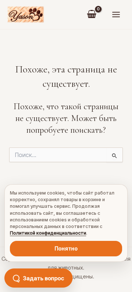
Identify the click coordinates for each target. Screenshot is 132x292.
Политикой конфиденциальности (48, 233)
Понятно (66, 248)
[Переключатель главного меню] (116, 15)
